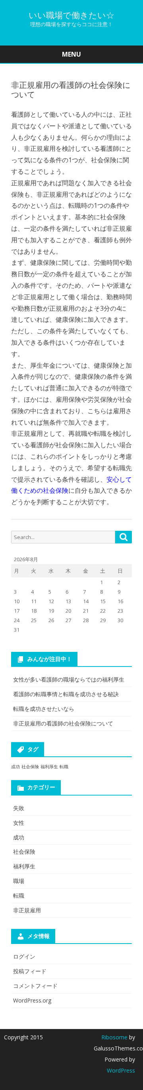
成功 (15, 766)
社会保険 (30, 766)
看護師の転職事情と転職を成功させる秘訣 (66, 694)
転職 (64, 766)
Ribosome (114, 1037)
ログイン (24, 956)
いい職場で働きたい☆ (71, 15)
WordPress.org (32, 1000)
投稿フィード (29, 971)
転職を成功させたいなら (43, 708)
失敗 (18, 808)
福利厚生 (49, 766)
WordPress (121, 1070)
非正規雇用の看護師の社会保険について (63, 723)
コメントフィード (35, 985)
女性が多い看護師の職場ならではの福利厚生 (68, 679)
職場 (18, 881)
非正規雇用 (27, 910)
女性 (18, 822)
